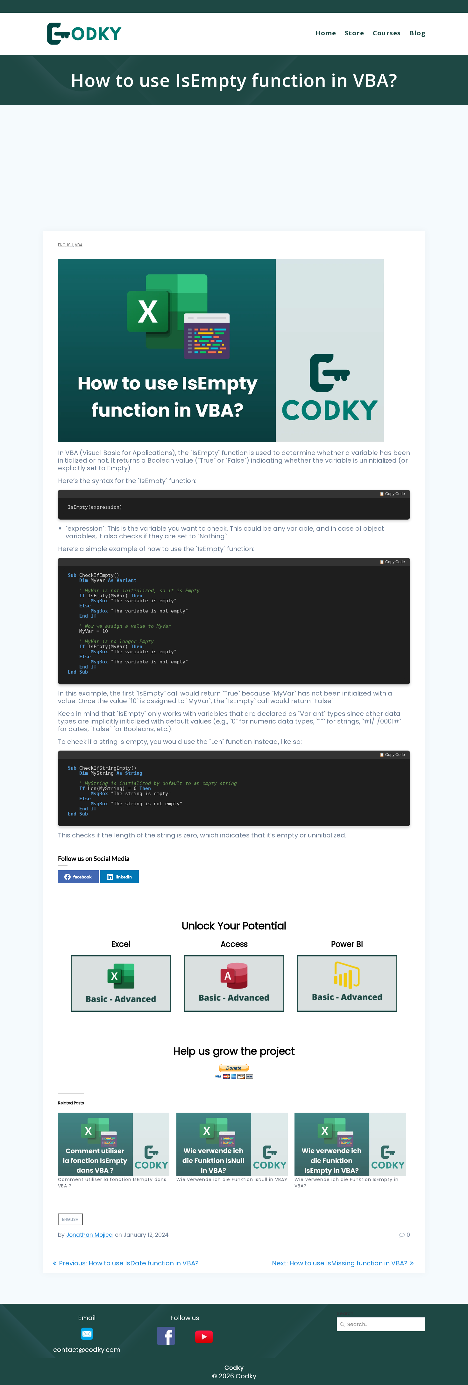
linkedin (124, 876)
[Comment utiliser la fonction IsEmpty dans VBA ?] (114, 1144)
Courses (387, 33)
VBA (78, 245)
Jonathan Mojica (89, 1235)
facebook (82, 876)
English (65, 245)
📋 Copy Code (392, 494)
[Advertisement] (234, 183)
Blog (417, 33)
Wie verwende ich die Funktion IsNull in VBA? (231, 1179)
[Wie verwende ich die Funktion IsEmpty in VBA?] (350, 1144)
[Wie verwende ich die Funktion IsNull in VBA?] (232, 1144)
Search (345, 1313)
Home (326, 33)
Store (354, 33)
